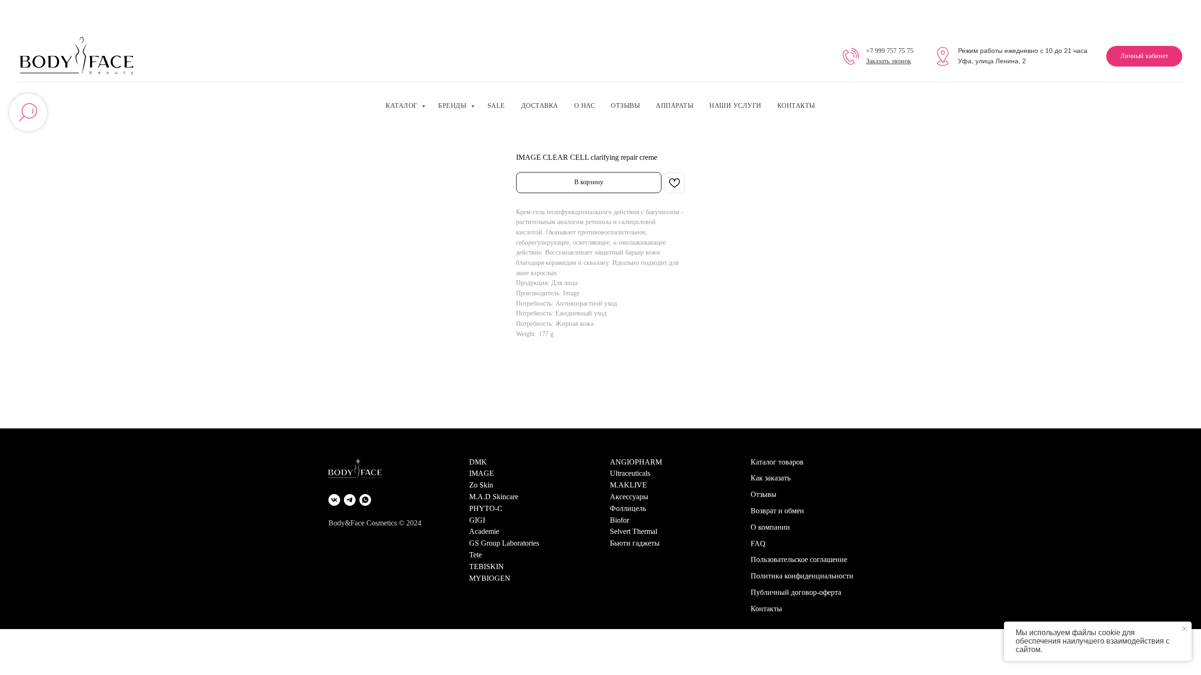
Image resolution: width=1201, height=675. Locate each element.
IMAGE (481, 473)
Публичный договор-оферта (796, 592)
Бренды (453, 105)
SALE (496, 105)
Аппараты (674, 105)
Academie (484, 531)
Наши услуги (735, 105)
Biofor (619, 520)
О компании (770, 527)
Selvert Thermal (633, 531)
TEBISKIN (486, 566)
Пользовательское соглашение (799, 559)
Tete (475, 555)
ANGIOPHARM (636, 462)
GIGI (477, 520)
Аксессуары (629, 497)
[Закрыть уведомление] (1184, 628)
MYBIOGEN (489, 578)
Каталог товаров (777, 462)
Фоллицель (628, 508)
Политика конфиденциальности (802, 576)
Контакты (796, 105)
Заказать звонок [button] (888, 61)
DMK (478, 462)
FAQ (758, 544)
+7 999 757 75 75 (889, 50)
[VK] (334, 500)
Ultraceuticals (630, 473)
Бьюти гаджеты (635, 543)
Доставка (539, 105)
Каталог (402, 105)
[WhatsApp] (365, 500)
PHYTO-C (485, 508)
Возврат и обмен (777, 511)
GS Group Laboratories (504, 543)
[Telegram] (350, 500)
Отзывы (625, 105)
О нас (584, 105)
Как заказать (771, 478)
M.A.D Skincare (493, 497)
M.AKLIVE (628, 485)
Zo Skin (481, 485)
